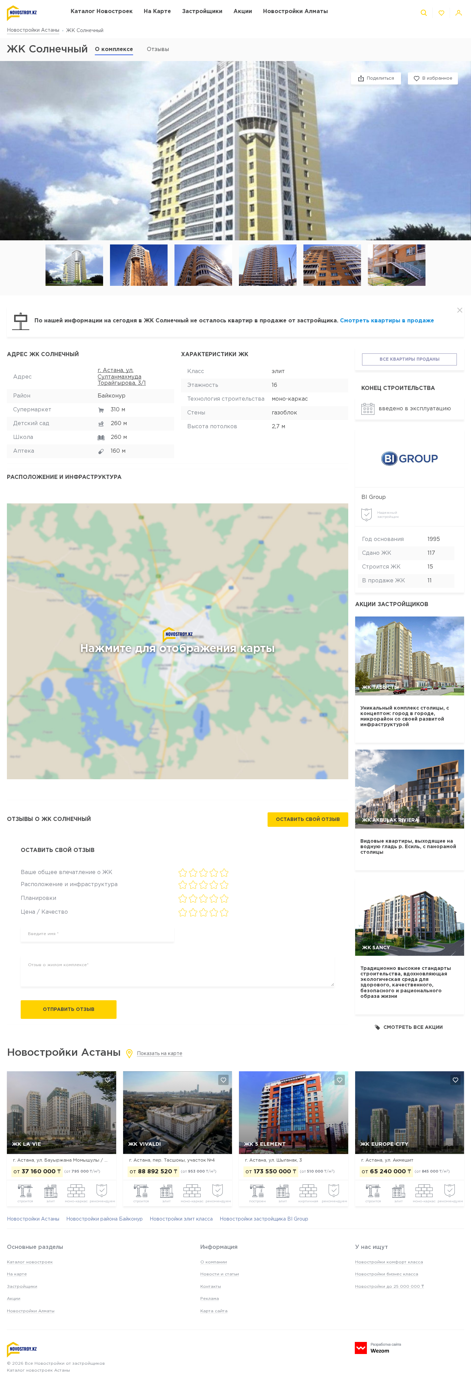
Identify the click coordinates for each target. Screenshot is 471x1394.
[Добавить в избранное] (107, 1080)
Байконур (112, 396)
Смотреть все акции (413, 1027)
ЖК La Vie (26, 1144)
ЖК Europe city (384, 1144)
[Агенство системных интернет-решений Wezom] (378, 1348)
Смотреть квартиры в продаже (387, 320)
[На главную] (32, 13)
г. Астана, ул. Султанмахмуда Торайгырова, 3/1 (122, 377)
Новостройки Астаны (33, 30)
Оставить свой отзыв (308, 820)
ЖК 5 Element (265, 1144)
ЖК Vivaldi (144, 1144)
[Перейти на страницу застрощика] (409, 458)
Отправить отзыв (68, 1009)
